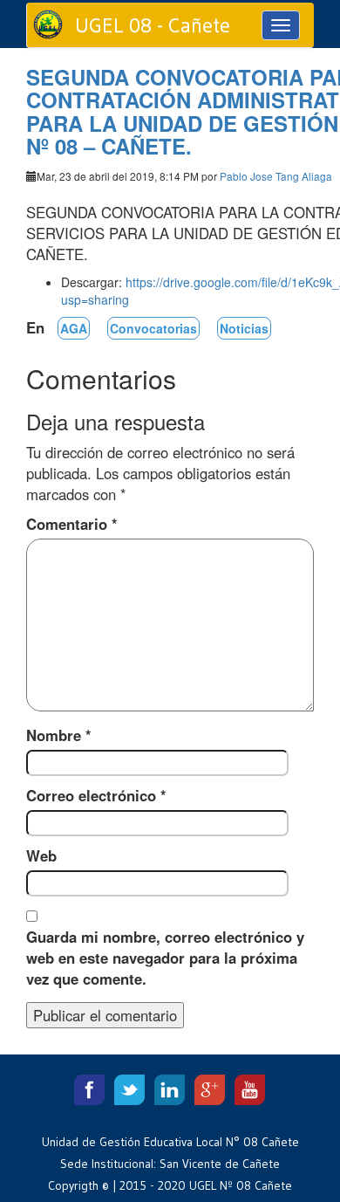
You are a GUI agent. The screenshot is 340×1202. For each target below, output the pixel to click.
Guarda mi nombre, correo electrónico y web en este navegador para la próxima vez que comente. (165, 957)
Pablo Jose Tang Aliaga (276, 175)
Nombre (59, 735)
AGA (73, 328)
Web (41, 855)
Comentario (72, 523)
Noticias (244, 328)
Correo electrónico (96, 795)
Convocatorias (153, 328)
